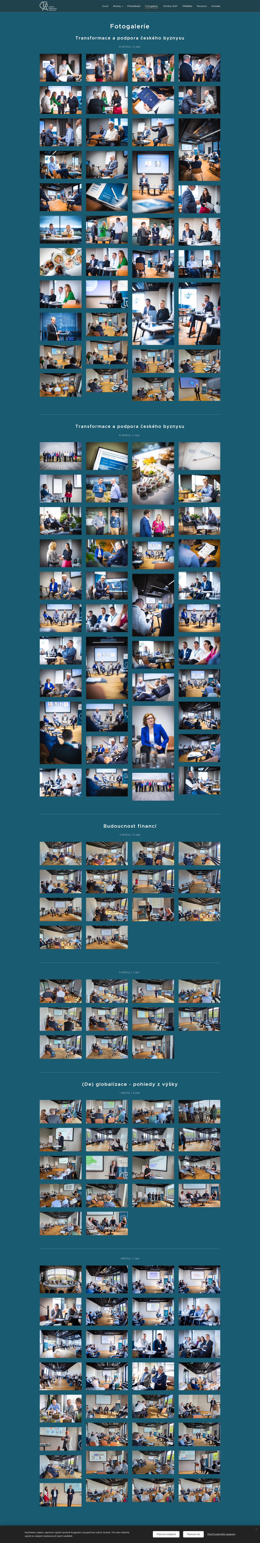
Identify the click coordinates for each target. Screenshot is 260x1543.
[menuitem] (106, 6)
